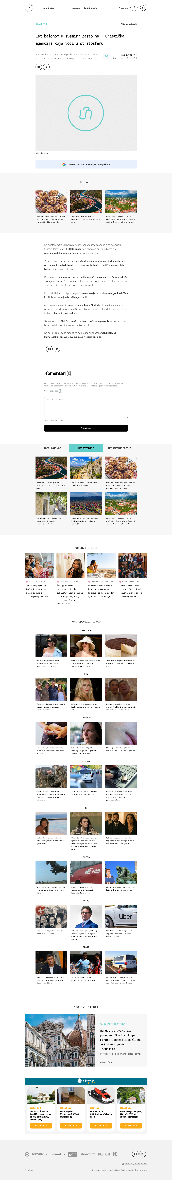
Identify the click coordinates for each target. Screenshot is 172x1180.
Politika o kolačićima (140, 1170)
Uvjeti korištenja (114, 1170)
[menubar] (143, 7)
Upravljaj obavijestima (136, 1164)
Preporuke (123, 8)
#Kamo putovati (129, 24)
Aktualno (76, 8)
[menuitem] (143, 7)
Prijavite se (86, 428)
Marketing (104, 1170)
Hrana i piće (48, 8)
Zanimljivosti (90, 8)
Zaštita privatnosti (127, 1170)
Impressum (96, 1170)
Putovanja (62, 8)
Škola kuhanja (108, 8)
